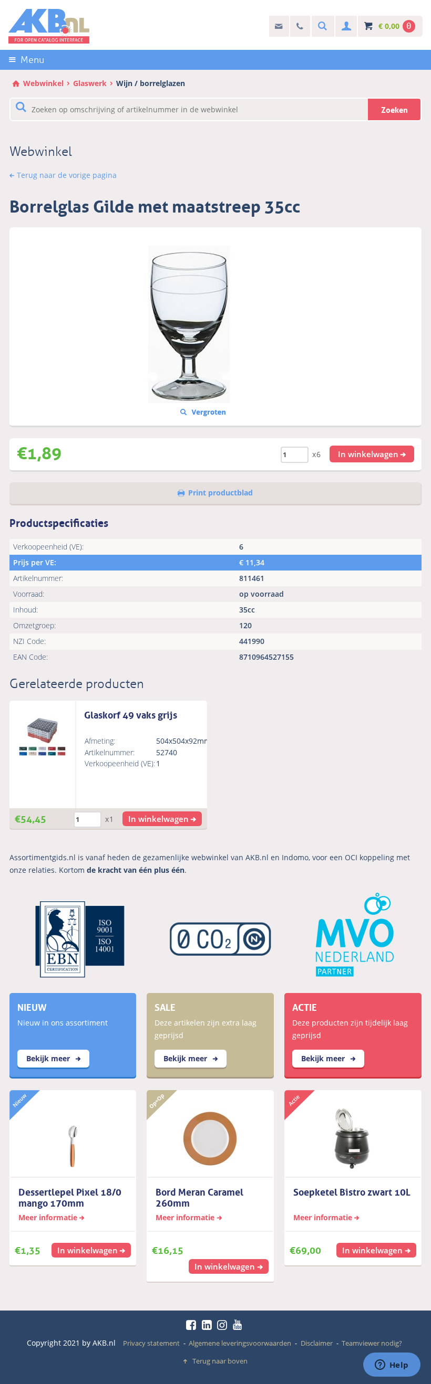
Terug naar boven (220, 1361)
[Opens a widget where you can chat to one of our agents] (391, 1366)
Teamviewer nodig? (372, 1343)
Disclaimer (317, 1343)
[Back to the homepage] (48, 26)
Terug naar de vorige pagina (67, 175)
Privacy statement (151, 1343)
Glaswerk (90, 83)
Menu (32, 60)
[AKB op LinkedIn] (209, 1325)
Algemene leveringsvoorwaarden (240, 1343)
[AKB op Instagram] (224, 1325)
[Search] (321, 26)
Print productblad (220, 493)
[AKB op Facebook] (193, 1325)
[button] (372, 454)
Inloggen (345, 26)
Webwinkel (43, 83)
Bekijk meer (49, 1058)
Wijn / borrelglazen (150, 83)
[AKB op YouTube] (239, 1325)
